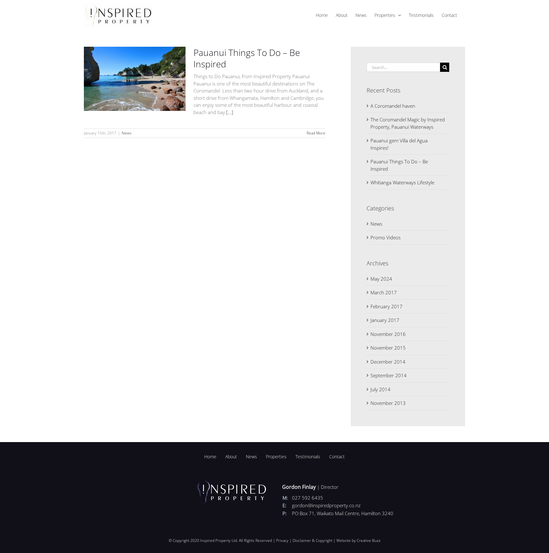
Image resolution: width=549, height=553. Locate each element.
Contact (337, 457)
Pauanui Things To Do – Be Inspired (246, 58)
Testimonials (307, 457)
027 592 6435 (307, 498)
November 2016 (388, 334)
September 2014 (388, 375)
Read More (316, 133)
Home (210, 457)
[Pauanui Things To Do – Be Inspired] (135, 79)
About (231, 457)
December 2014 (387, 361)
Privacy (282, 540)
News (127, 133)
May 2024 (381, 279)
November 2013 (388, 403)
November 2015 (388, 348)
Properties (276, 457)
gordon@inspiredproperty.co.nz (326, 505)
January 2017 (384, 320)
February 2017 (386, 306)
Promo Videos (385, 237)
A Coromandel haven (392, 106)
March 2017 (383, 292)
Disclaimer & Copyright (312, 540)
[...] (229, 112)
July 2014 (380, 389)
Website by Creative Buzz (358, 540)
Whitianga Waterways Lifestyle (402, 182)
